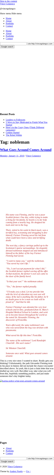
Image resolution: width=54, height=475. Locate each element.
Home (8, 18)
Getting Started (12, 132)
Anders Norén (16, 471)
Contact (9, 26)
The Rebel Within (14, 135)
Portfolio (10, 23)
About (9, 21)
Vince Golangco (7, 4)
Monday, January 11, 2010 (12, 156)
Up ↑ (28, 471)
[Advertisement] (27, 80)
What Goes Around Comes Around (25, 150)
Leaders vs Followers (15, 120)
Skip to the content (8, 1)
